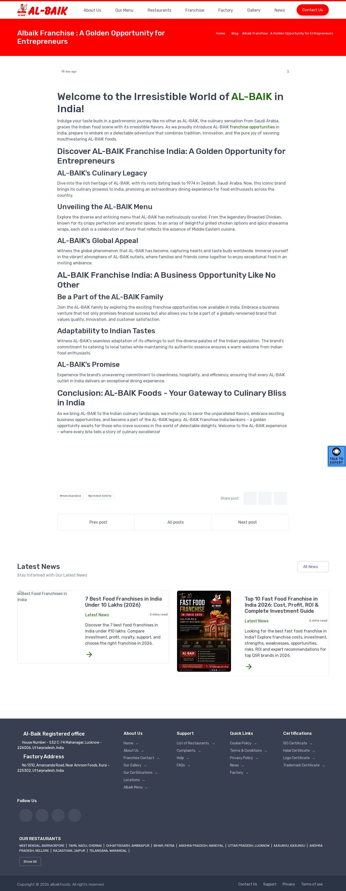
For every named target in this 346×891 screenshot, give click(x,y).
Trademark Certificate (304, 765)
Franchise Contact (142, 758)
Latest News (97, 614)
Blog (235, 33)
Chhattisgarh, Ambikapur (128, 845)
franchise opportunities (252, 127)
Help (183, 758)
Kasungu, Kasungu (290, 845)
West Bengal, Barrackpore (42, 845)
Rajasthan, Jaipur (69, 851)
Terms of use (312, 884)
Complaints (189, 750)
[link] (25, 815)
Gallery (253, 10)
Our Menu (124, 10)
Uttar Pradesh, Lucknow (249, 845)
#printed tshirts (99, 496)
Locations (134, 780)
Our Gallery (135, 765)
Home (220, 33)
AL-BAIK (251, 97)
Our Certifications (141, 772)
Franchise (194, 10)
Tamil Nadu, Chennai (86, 845)
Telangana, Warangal (108, 851)
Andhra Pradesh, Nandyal (201, 845)
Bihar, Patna (164, 845)
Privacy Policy (244, 758)
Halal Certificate (299, 750)
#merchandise (70, 496)
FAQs (183, 765)
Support (270, 884)
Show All (30, 861)
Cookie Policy (243, 743)
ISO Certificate (298, 743)
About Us (92, 10)
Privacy (289, 884)
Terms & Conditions (248, 750)
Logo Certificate (299, 758)
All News (310, 566)
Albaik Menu (136, 787)
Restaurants (159, 10)
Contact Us (312, 10)
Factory (225, 10)
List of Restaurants (196, 743)
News (280, 10)
